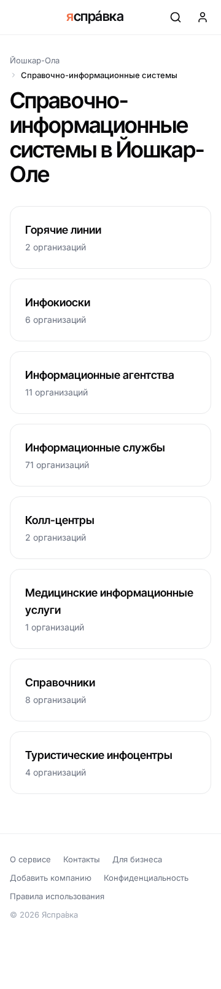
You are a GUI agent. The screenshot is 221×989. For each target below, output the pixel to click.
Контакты (81, 859)
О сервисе (30, 859)
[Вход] (202, 17)
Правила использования (57, 896)
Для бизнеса (137, 859)
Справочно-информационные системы (99, 75)
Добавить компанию (50, 878)
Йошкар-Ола (35, 60)
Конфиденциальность (146, 878)
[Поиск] (175, 17)
